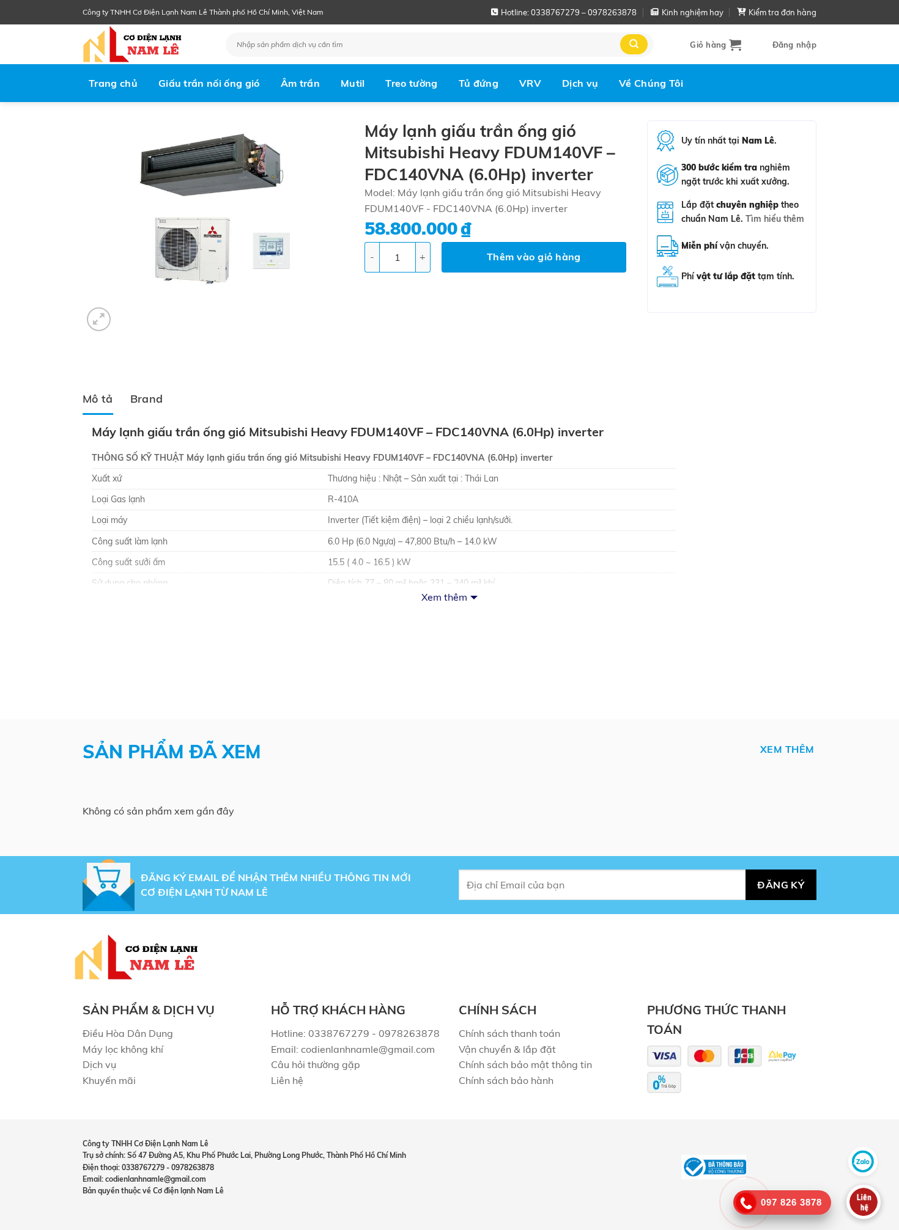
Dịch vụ (580, 83)
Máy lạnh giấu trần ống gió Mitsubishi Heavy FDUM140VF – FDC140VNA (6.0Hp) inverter (369, 457)
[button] (715, 44)
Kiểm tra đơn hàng (782, 12)
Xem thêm (444, 597)
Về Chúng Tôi (651, 83)
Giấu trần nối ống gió (209, 83)
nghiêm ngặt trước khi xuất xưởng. (735, 174)
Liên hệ (287, 1080)
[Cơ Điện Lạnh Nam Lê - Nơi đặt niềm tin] (145, 44)
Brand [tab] (146, 398)
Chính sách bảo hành (506, 1080)
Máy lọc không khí (123, 1049)
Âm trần (300, 83)
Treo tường (411, 83)
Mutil (353, 83)
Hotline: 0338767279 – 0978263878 (569, 12)
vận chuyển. (725, 245)
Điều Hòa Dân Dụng (128, 1033)
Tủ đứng (478, 83)
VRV (530, 83)
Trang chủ (113, 83)
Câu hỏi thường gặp (315, 1064)
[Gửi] (634, 44)
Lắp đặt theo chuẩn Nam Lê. (742, 211)
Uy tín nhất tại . (729, 140)
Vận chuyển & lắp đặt (507, 1049)
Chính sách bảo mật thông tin (525, 1064)
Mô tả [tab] (98, 398)
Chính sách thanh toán (509, 1033)
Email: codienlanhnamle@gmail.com (353, 1049)
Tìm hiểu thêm (774, 218)
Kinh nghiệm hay (692, 12)
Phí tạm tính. (737, 276)
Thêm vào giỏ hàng (534, 257)
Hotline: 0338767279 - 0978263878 (355, 1033)
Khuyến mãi (109, 1080)
